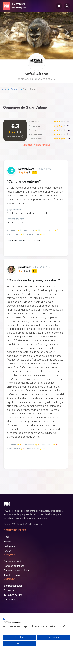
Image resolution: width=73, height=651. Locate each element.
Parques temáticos (14, 561)
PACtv (7, 550)
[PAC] (6, 6)
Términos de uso (13, 594)
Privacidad (9, 599)
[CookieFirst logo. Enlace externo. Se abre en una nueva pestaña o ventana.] (4, 618)
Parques (15, 89)
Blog (6, 536)
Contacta (9, 590)
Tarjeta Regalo (12, 575)
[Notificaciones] (59, 6)
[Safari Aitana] (36, 69)
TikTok (7, 541)
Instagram (9, 546)
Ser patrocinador (13, 585)
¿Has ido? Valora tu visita (36, 144)
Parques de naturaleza (16, 570)
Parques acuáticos (14, 565)
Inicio (4, 89)
